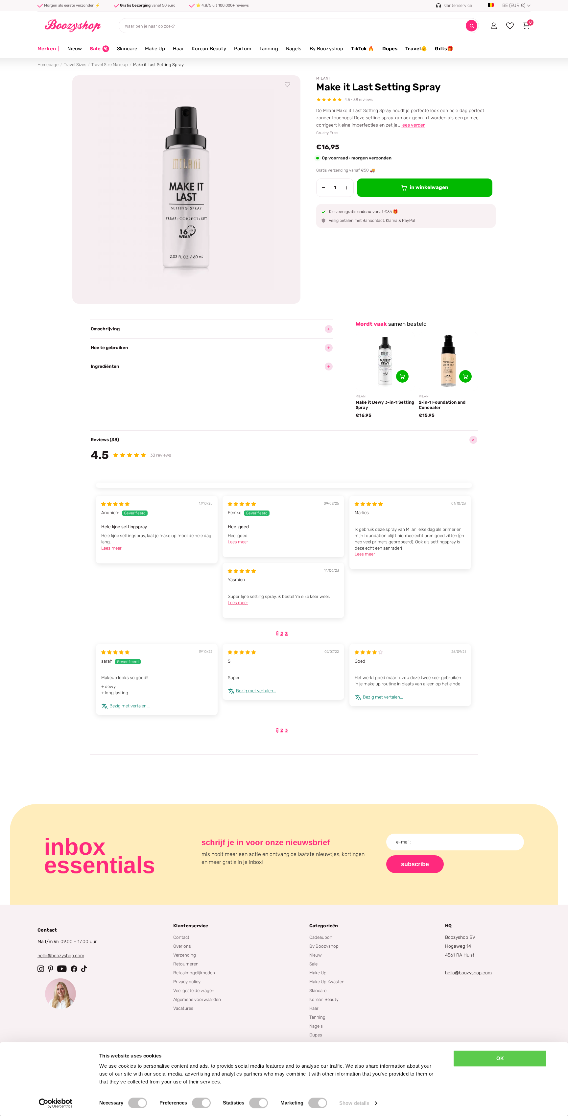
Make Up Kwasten (326, 981)
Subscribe (415, 864)
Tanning (268, 49)
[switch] (201, 1103)
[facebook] (74, 968)
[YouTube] (62, 968)
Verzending (184, 955)
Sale (313, 963)
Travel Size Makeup (109, 64)
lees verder (413, 125)
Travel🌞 (416, 49)
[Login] (493, 25)
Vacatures (183, 1008)
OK (500, 1058)
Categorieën (323, 926)
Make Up (155, 49)
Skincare (127, 49)
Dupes (390, 49)
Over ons (182, 946)
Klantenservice (190, 926)
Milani (323, 78)
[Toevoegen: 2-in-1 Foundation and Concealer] (465, 376)
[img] (115, 504)
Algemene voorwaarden (197, 999)
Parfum (242, 49)
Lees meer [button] (111, 548)
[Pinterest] (50, 968)
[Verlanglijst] (287, 84)
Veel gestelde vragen (193, 990)
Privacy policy (187, 981)
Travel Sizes (75, 64)
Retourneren (186, 963)
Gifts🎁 (444, 49)
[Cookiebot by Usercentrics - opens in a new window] (55, 1103)
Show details (354, 1103)
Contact (181, 937)
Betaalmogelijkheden (194, 972)
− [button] (323, 187)
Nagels (294, 49)
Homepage (48, 64)
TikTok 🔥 (362, 49)
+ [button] (346, 187)
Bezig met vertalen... (129, 705)
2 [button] (281, 633)
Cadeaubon (320, 937)
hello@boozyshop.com (60, 956)
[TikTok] (84, 968)
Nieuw (74, 49)
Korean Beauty (209, 49)
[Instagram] (40, 968)
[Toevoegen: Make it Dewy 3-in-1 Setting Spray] (402, 376)
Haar (178, 49)
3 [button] (286, 633)
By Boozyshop (326, 49)
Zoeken (471, 26)
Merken (48, 49)
